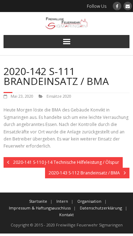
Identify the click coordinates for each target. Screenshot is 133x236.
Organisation (89, 201)
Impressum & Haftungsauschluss (40, 208)
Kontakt (66, 214)
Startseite (38, 201)
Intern (62, 201)
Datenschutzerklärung (101, 208)
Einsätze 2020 (58, 96)
